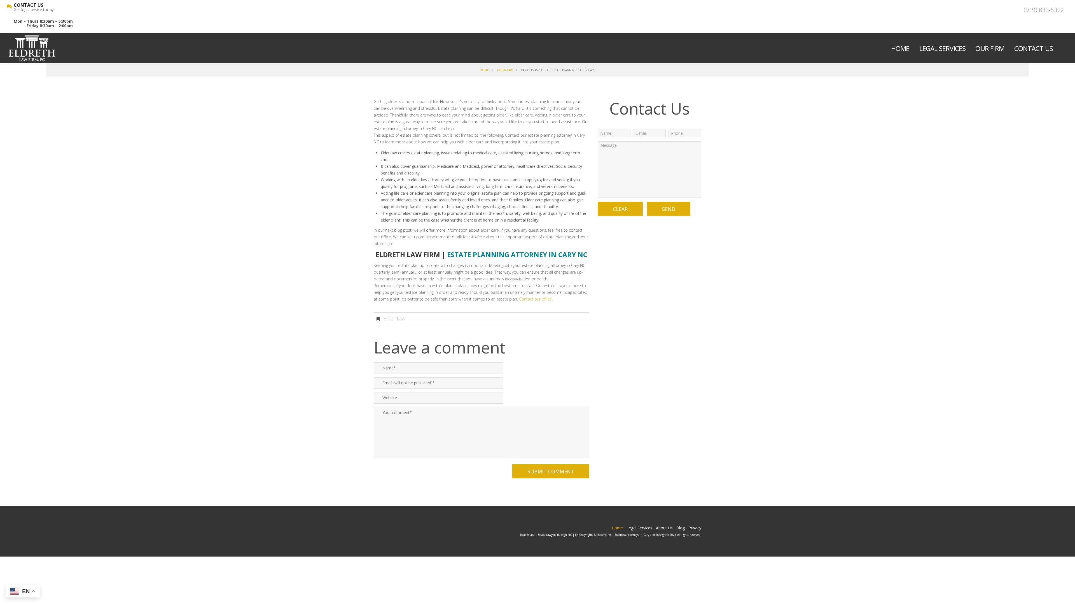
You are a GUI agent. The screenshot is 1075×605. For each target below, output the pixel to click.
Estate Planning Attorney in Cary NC (517, 254)
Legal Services (942, 48)
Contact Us (1033, 48)
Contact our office (535, 299)
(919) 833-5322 (1044, 10)
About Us (664, 527)
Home (900, 48)
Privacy (694, 527)
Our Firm (989, 48)
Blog (680, 527)
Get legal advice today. (34, 7)
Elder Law (505, 70)
